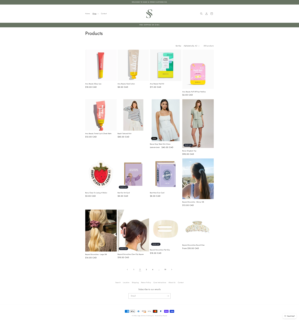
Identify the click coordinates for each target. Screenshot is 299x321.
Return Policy (146, 282)
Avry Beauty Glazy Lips (93, 84)
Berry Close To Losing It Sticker (96, 193)
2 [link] (140, 269)
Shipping (135, 282)
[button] (95, 13)
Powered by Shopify (161, 316)
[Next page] (171, 269)
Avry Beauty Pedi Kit (157, 84)
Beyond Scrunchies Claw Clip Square (131, 254)
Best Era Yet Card (124, 193)
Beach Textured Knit (124, 134)
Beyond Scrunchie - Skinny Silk (193, 202)
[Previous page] (127, 269)
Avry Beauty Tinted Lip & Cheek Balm (98, 134)
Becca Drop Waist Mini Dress (160, 144)
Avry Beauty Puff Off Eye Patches (194, 92)
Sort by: (178, 46)
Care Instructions (159, 282)
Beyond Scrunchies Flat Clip (160, 250)
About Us (172, 282)
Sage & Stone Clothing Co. (145, 316)
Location (126, 282)
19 (165, 269)
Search (118, 282)
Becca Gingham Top (189, 151)
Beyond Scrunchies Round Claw (193, 245)
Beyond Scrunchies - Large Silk (96, 254)
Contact (181, 282)
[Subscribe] (167, 296)
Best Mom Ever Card (157, 193)
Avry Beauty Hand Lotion (126, 84)
